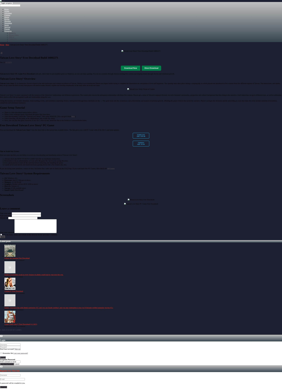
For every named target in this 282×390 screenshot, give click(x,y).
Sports (6, 25)
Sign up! (18, 349)
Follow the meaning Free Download (17, 258)
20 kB (141, 143)
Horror (6, 17)
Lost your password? (20, 353)
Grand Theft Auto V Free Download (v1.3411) (20, 324)
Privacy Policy (14, 35)
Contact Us (13, 39)
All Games (111, 168)
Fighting (7, 15)
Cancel (16, 364)
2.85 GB (141, 135)
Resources (8, 31)
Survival (7, 27)
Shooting (7, 21)
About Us (12, 33)
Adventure (8, 13)
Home (6, 9)
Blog (7, 45)
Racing (6, 19)
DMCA (11, 37)
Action (6, 11)
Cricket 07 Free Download (13, 291)
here (73, 116)
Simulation (8, 23)
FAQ (10, 41)
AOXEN (8, 62)
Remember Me (8, 353)
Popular (7, 29)
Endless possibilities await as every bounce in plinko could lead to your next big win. (33, 275)
